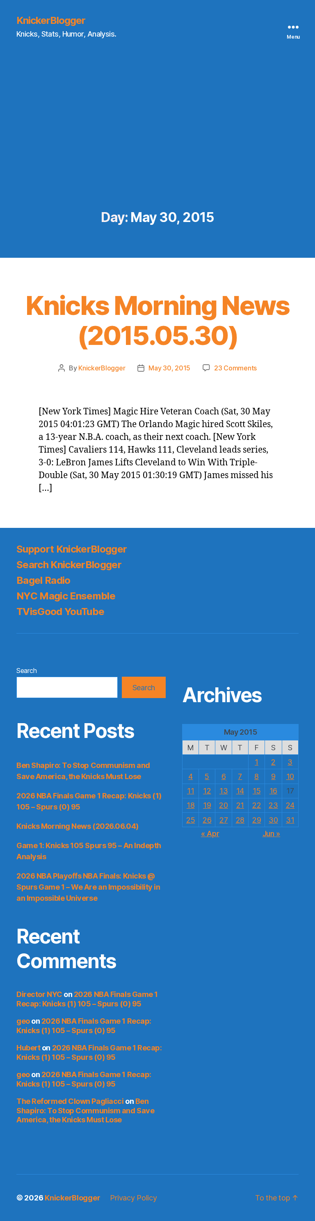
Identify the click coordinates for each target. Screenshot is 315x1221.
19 (207, 805)
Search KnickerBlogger (68, 565)
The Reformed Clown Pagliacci (69, 1101)
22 (256, 805)
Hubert (28, 1047)
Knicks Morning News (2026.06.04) (77, 826)
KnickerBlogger (50, 20)
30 (273, 820)
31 (290, 820)
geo (23, 1021)
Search (26, 670)
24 (290, 805)
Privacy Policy (133, 1197)
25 (190, 820)
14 (240, 790)
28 (240, 820)
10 (290, 776)
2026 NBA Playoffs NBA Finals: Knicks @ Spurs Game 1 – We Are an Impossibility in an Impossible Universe (88, 887)
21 (240, 805)
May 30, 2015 (169, 368)
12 (207, 790)
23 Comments (235, 368)
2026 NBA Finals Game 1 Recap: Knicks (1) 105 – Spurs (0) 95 (87, 999)
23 (273, 805)
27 (223, 820)
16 (273, 790)
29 (256, 820)
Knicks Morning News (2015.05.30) (157, 320)
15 (256, 790)
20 (223, 805)
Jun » (271, 833)
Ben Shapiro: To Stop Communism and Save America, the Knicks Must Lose (85, 1110)
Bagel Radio (43, 580)
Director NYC (39, 994)
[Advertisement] (157, 148)
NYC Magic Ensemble (65, 596)
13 (223, 790)
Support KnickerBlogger (71, 549)
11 (190, 790)
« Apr (210, 833)
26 (207, 820)
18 (190, 805)
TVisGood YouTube (60, 611)
